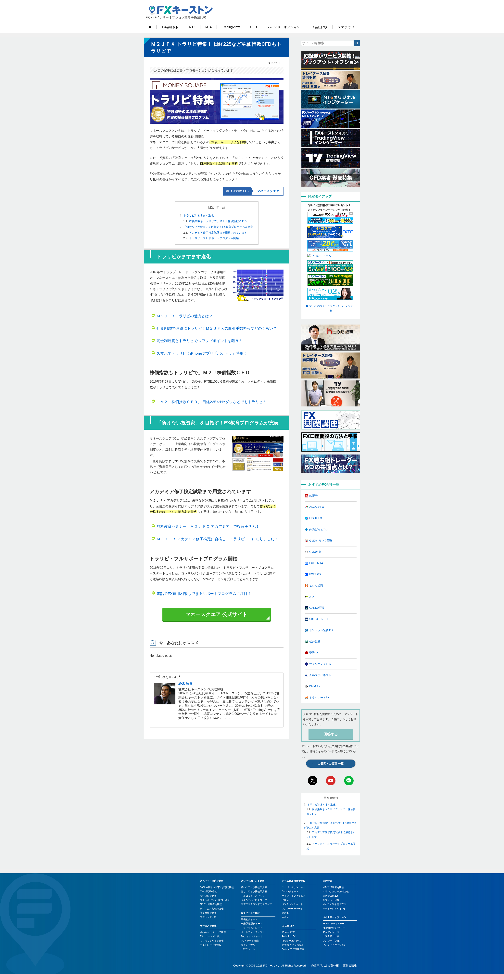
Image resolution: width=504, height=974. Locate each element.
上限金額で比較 (331, 936)
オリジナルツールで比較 (336, 891)
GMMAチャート (290, 891)
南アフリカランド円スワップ (256, 904)
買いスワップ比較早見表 (254, 887)
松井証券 (314, 641)
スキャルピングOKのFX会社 (215, 900)
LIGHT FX (315, 518)
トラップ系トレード (251, 928)
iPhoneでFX (288, 932)
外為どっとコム (319, 529)
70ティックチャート (252, 936)
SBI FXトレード (319, 619)
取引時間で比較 (208, 912)
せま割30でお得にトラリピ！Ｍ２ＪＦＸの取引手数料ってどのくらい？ (217, 328)
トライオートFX (319, 697)
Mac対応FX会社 (208, 891)
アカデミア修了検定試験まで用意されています (218, 232)
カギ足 (285, 917)
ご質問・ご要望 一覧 (331, 763)
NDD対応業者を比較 (211, 904)
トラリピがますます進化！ (200, 215)
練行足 (285, 912)
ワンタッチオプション (334, 944)
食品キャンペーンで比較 (213, 932)
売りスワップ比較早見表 (254, 891)
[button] (357, 43)
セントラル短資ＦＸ (321, 630)
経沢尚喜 (185, 684)
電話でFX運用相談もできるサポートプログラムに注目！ (204, 594)
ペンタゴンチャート (292, 904)
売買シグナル (248, 944)
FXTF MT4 (316, 563)
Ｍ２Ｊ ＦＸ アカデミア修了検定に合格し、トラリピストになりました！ (217, 539)
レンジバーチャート (292, 908)
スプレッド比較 (208, 917)
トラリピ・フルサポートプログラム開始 (214, 238)
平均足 (285, 900)
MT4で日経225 (331, 895)
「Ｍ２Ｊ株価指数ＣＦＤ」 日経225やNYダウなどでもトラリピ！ (212, 402)
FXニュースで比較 (210, 936)
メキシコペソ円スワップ (254, 900)
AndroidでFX (289, 936)
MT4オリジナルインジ (334, 908)
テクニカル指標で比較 (212, 908)
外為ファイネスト (320, 675)
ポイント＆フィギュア (293, 895)
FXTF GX (315, 574)
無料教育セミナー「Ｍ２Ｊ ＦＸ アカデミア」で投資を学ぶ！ (208, 526)
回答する (331, 734)
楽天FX (313, 652)
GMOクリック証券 (321, 540)
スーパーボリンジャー (293, 887)
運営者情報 (350, 965)
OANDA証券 (316, 607)
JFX (311, 596)
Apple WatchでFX (291, 940)
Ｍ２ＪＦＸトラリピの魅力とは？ (185, 316)
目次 (211, 207)
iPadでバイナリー (332, 932)
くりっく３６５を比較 (212, 940)
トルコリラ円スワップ (253, 895)
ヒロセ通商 (316, 585)
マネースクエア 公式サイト (216, 614)
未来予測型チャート (251, 923)
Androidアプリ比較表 (293, 949)
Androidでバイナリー (334, 928)
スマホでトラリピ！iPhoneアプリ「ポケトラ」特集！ (202, 353)
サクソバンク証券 (320, 663)
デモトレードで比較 (210, 944)
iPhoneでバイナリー (334, 923)
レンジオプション (332, 940)
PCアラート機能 (249, 940)
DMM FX (314, 686)
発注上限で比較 (208, 895)
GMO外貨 (315, 551)
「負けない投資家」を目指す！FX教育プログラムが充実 (218, 226)
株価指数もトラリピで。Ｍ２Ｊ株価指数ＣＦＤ (218, 221)
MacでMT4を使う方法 (334, 904)
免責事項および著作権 (325, 965)
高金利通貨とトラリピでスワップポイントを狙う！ (200, 341)
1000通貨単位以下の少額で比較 (217, 887)
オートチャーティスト (253, 932)
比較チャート (248, 949)
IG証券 (313, 495)
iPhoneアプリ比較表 (293, 944)
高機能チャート (249, 919)
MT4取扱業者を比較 (333, 887)
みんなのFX (316, 506)
